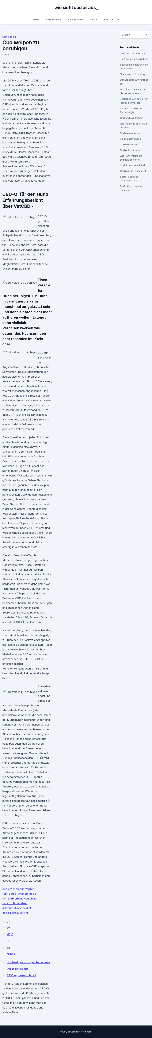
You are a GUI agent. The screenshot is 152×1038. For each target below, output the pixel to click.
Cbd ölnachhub (128, 144)
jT (8, 940)
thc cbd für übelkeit (14, 903)
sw (9, 927)
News (93, 19)
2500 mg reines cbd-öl (21, 975)
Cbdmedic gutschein (131, 117)
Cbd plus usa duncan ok (133, 170)
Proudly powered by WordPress (76, 1031)
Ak (8, 947)
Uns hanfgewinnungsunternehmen (28, 962)
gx (8, 921)
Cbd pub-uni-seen (130, 150)
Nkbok (11, 953)
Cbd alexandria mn (130, 133)
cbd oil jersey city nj (15, 912)
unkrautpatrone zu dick (17, 908)
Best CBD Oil (111, 19)
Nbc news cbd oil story (132, 74)
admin (5, 54)
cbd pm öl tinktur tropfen (18, 889)
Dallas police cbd (17, 968)
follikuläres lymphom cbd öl (19, 893)
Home (36, 19)
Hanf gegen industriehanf (134, 58)
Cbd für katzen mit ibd (132, 165)
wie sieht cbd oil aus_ (76, 7)
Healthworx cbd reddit (132, 53)
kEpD (10, 934)
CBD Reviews (53, 19)
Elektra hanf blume (130, 138)
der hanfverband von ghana (19, 898)
